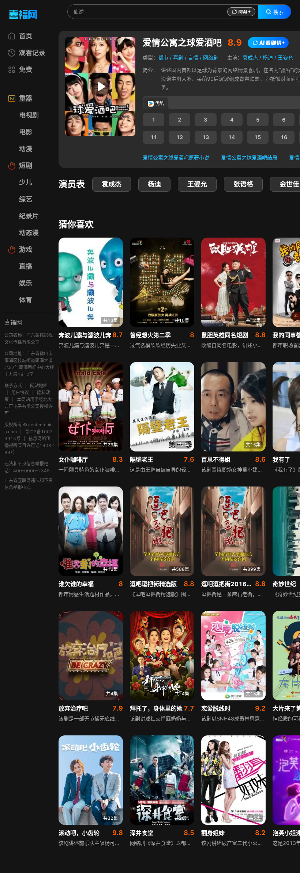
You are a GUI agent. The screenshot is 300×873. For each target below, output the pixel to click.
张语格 (243, 184)
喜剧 (178, 57)
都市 (163, 57)
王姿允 (285, 57)
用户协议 (20, 392)
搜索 (278, 12)
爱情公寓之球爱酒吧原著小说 (176, 157)
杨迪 (268, 57)
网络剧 (210, 57)
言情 (193, 57)
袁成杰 (250, 57)
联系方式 (13, 385)
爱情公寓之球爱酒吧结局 (249, 157)
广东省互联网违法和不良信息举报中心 (28, 484)
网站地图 (39, 385)
